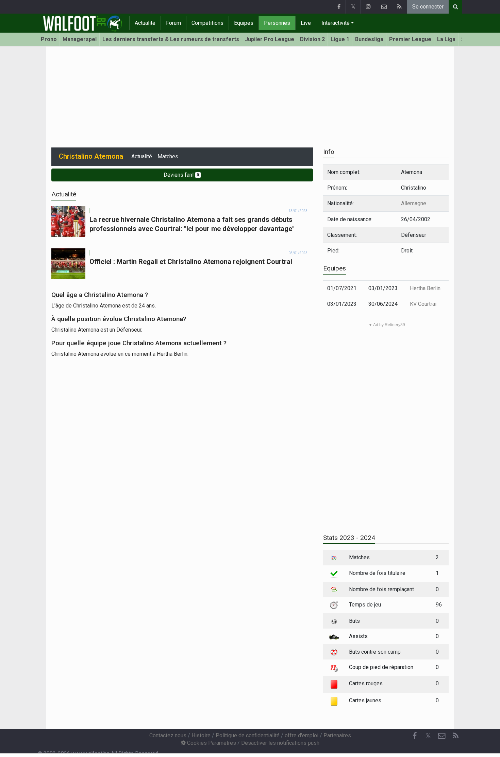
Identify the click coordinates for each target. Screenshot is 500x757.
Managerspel (80, 39)
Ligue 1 (340, 39)
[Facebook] (339, 7)
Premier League (410, 39)
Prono (49, 39)
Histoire (201, 735)
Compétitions (207, 23)
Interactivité (335, 23)
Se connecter (428, 6)
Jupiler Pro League (269, 39)
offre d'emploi (301, 735)
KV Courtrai (423, 304)
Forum (173, 23)
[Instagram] (368, 7)
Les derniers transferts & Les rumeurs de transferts (170, 39)
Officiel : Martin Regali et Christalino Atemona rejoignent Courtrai (190, 262)
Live (306, 23)
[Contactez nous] (384, 7)
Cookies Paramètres (211, 743)
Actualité (145, 23)
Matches (167, 156)
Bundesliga (369, 39)
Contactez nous (167, 735)
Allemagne (413, 203)
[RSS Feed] (399, 7)
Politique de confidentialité (248, 735)
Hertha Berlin (425, 288)
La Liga (446, 39)
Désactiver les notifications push (280, 743)
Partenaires (337, 735)
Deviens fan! (181, 175)
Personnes (277, 23)
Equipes (243, 23)
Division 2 (312, 39)
